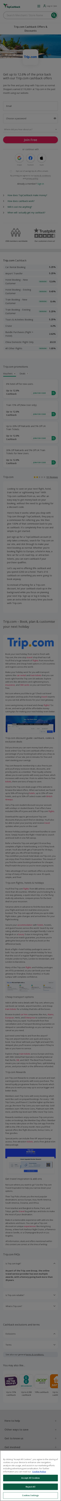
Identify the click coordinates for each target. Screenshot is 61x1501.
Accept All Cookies (30, 1477)
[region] (30, 1475)
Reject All (30, 1486)
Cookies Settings (30, 1495)
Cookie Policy (39, 1471)
